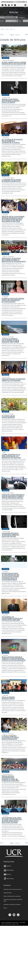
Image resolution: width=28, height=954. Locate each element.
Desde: (2, 21)
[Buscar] (16, 17)
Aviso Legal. (22, 922)
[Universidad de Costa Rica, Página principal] (14, 1)
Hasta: (20, 21)
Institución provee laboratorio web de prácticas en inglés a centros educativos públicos (13, 496)
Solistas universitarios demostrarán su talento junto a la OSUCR (11, 100)
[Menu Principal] (25, 5)
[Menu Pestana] (15, 5)
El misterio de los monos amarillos (8, 416)
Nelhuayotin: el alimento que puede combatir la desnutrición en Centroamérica (14, 259)
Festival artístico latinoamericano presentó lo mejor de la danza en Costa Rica (10, 778)
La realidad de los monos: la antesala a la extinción (11, 180)
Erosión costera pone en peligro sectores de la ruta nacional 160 (14, 62)
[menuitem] (7, 866)
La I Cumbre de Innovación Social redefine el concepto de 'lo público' (12, 140)
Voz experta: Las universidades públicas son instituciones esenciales (12, 618)
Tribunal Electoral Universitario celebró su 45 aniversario (13, 379)
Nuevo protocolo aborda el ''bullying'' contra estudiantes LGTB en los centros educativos (14, 658)
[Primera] (1, 35)
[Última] (26, 35)
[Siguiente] (25, 35)
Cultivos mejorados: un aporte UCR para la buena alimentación (10, 737)
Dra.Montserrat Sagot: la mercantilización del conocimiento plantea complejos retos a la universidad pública (10, 576)
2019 (11, 29)
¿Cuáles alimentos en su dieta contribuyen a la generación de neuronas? (11, 455)
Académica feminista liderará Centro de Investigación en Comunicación (13, 300)
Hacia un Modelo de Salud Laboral (8, 697)
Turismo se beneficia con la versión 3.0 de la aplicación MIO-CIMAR (10, 340)
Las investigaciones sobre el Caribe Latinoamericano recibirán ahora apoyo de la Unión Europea (12, 820)
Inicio (3, 29)
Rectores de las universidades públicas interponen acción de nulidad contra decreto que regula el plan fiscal (13, 219)
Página (12, 34)
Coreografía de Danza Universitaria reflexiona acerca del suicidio (10, 534)
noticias (7, 29)
